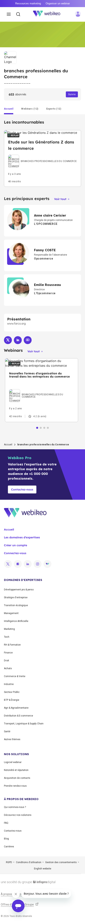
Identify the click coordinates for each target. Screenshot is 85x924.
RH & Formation (12, 644)
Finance (8, 652)
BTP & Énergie (11, 700)
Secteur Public (12, 692)
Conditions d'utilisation (28, 862)
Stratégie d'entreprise (15, 597)
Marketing (9, 629)
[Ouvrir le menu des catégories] (8, 14)
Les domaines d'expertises (22, 537)
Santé (7, 731)
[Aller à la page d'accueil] (49, 14)
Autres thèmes (12, 739)
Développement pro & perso (19, 589)
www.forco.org (16, 323)
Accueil (8, 444)
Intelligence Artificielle (16, 621)
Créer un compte (15, 545)
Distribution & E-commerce (18, 715)
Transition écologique (16, 605)
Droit (6, 660)
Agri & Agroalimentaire (16, 707)
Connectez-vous (15, 553)
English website (42, 868)
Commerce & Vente (14, 676)
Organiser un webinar (58, 3)
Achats (8, 668)
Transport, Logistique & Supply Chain (23, 723)
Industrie (9, 684)
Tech (6, 637)
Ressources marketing (28, 3)
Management (11, 613)
